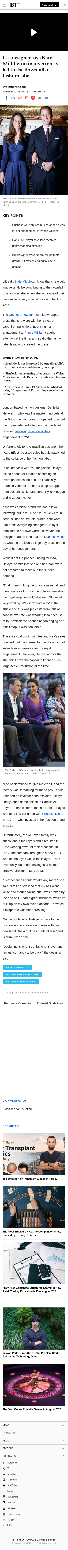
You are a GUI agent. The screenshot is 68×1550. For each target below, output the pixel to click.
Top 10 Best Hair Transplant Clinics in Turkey (30, 1178)
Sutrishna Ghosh (16, 86)
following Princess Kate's (32, 431)
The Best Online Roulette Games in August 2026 (32, 1409)
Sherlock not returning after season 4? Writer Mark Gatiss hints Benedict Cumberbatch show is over (34, 377)
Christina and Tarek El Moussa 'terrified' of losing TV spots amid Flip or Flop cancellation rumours (33, 391)
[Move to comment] (46, 98)
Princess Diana (52, 814)
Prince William (34, 332)
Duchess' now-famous (24, 314)
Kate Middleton (25, 281)
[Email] (40, 98)
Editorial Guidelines (50, 1003)
